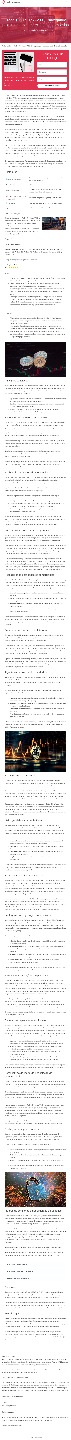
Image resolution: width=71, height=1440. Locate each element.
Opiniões (5, 1402)
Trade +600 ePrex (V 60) (33, 385)
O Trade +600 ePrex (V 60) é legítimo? (18, 1278)
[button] (61, 2)
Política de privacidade (9, 1405)
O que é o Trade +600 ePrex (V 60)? (18, 1264)
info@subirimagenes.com (13, 1425)
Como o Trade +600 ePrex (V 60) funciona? (20, 1271)
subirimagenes (13, 2)
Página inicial (6, 46)
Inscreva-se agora (52, 86)
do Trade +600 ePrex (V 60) (44, 1137)
